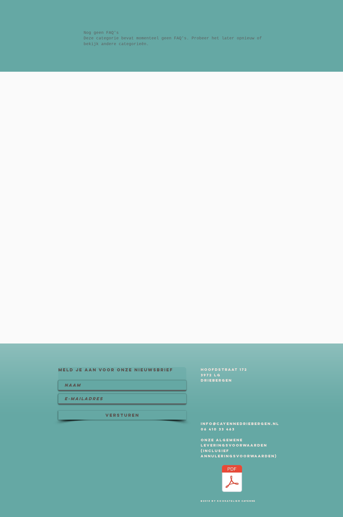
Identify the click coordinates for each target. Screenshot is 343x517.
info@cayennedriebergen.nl (240, 423)
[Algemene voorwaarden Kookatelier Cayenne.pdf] (232, 479)
